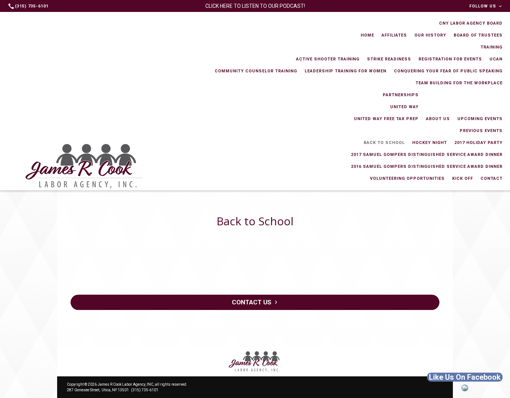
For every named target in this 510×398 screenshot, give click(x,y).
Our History (430, 35)
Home (367, 35)
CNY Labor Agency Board (471, 23)
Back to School (384, 142)
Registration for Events (450, 59)
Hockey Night (429, 142)
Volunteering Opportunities (407, 178)
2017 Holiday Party (478, 142)
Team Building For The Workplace (459, 83)
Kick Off (462, 178)
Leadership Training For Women (345, 71)
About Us (438, 118)
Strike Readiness (389, 59)
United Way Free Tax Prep (386, 118)
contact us (251, 302)
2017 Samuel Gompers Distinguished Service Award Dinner (427, 154)
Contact (492, 178)
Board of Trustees (478, 35)
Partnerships (401, 95)
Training (492, 47)
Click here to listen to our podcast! (255, 6)
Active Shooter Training (328, 59)
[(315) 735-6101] (29, 6)
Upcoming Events (480, 118)
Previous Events (481, 130)
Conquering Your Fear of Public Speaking (448, 71)
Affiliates (394, 35)
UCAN (496, 59)
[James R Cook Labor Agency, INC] (255, 361)
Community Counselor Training (256, 71)
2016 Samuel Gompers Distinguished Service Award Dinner (427, 166)
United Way (404, 106)
